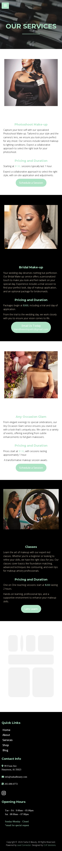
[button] (5, 5)
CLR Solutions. (49, 845)
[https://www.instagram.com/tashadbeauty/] (30, 793)
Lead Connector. (24, 845)
